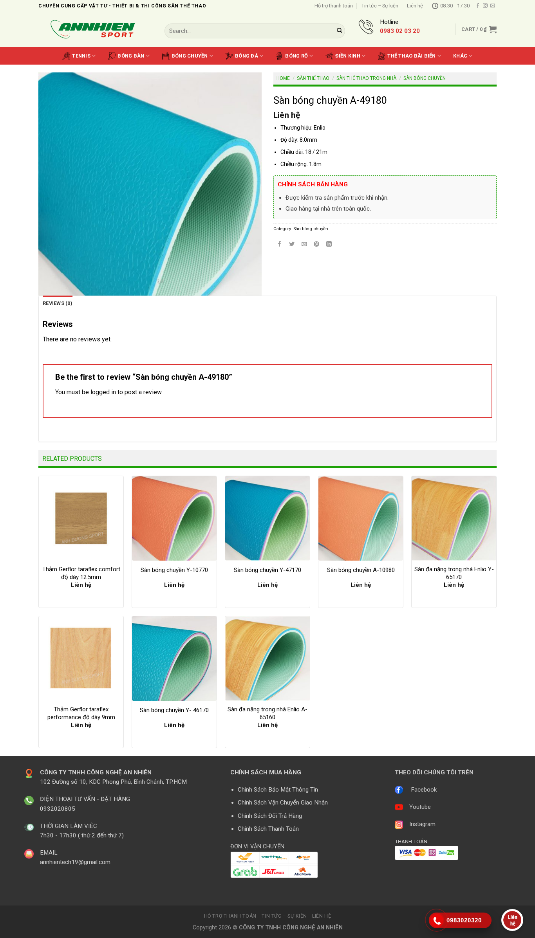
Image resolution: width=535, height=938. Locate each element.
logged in (103, 392)
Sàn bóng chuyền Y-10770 (174, 570)
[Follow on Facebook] (477, 6)
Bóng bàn (130, 56)
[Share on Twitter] (292, 244)
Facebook (424, 789)
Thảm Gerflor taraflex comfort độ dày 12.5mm (81, 573)
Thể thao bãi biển (411, 56)
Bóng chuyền (190, 56)
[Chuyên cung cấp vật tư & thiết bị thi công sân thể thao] (95, 29)
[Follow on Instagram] (485, 6)
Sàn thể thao (313, 78)
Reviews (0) (57, 303)
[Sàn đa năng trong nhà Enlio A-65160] (267, 658)
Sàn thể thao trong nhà (366, 78)
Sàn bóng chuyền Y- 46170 (174, 710)
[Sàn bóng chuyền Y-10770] (174, 518)
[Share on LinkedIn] (329, 244)
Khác (460, 56)
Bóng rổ (296, 56)
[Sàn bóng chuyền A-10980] (360, 518)
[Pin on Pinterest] (316, 244)
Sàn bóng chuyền (424, 78)
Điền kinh (347, 56)
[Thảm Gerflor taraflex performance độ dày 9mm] (81, 658)
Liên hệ (415, 6)
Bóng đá (246, 56)
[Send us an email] (492, 6)
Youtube (420, 806)
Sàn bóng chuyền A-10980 (361, 570)
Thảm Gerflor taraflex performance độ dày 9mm (81, 713)
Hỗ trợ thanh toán (333, 6)
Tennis (81, 56)
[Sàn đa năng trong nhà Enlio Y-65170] (454, 518)
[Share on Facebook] (279, 244)
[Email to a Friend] (304, 244)
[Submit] (339, 30)
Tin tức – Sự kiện (379, 6)
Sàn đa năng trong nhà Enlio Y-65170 (454, 573)
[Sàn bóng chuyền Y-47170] (267, 518)
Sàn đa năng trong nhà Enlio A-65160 (267, 713)
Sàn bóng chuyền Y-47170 (267, 570)
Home (283, 78)
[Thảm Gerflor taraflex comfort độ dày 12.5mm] (81, 518)
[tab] (57, 303)
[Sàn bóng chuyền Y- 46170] (174, 658)
